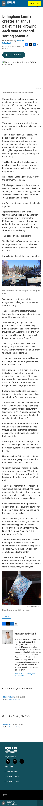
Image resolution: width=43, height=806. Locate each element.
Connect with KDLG (11, 771)
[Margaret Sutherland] (7, 637)
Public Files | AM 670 (12, 776)
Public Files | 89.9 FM (12, 781)
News (7, 617)
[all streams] (40, 803)
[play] (3, 803)
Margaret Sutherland (25, 633)
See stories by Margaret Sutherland (25, 674)
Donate (35, 3)
